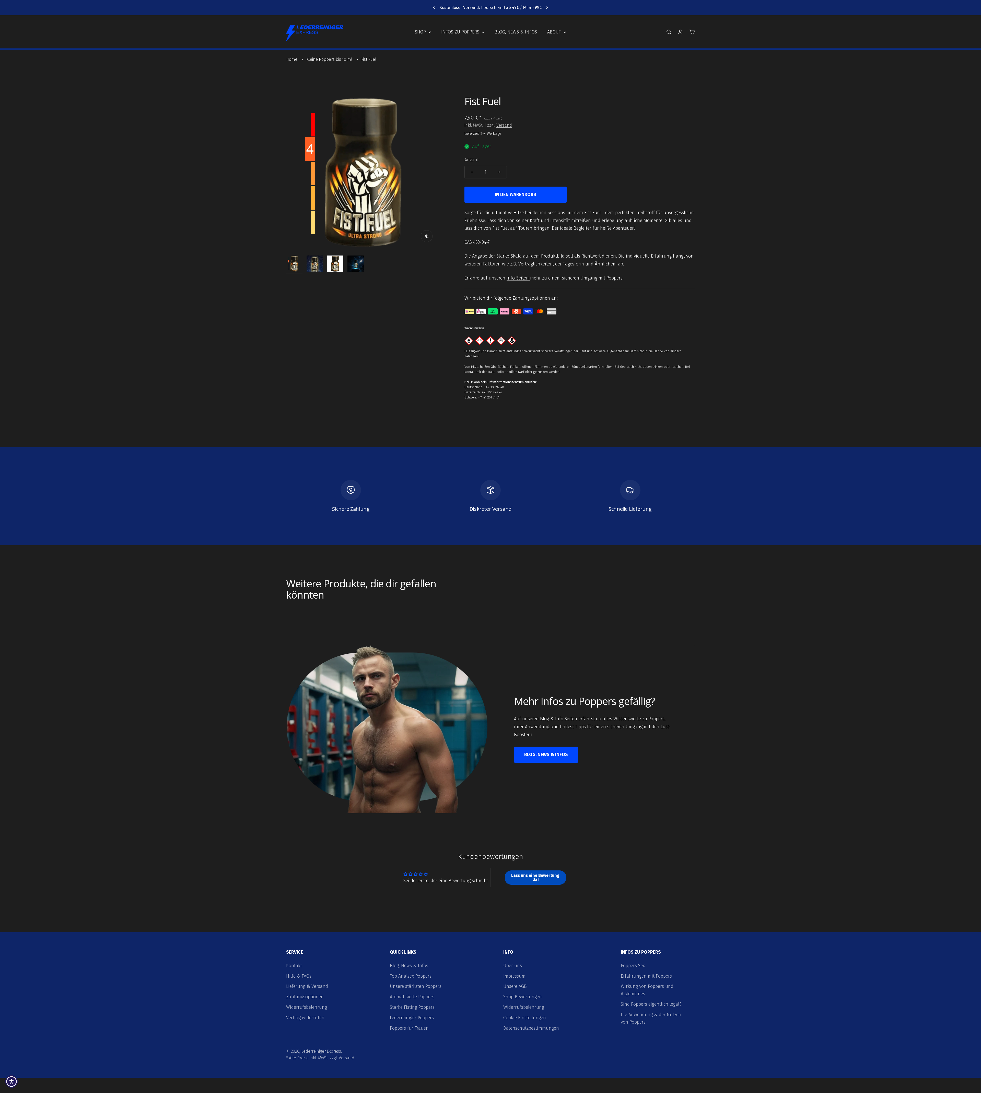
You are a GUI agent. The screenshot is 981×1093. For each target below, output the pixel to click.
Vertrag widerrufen (305, 1018)
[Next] (547, 8)
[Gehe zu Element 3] (335, 264)
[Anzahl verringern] (472, 172)
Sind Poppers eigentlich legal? (651, 1004)
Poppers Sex (633, 965)
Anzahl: (472, 160)
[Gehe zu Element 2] (315, 264)
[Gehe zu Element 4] (355, 264)
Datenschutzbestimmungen (531, 1028)
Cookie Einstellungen (524, 1018)
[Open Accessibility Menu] (11, 1081)
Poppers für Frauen (409, 1028)
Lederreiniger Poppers (412, 1018)
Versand (504, 125)
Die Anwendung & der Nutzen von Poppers (651, 1018)
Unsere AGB (515, 986)
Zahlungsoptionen (305, 997)
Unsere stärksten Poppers (415, 986)
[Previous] (434, 8)
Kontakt (294, 965)
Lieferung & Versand (307, 986)
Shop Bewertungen (522, 997)
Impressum (514, 976)
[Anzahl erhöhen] (499, 172)
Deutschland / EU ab (490, 7)
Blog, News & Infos (516, 32)
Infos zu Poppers (460, 32)
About (554, 32)
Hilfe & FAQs (298, 976)
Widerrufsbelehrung (306, 1007)
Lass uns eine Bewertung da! (535, 877)
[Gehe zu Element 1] (294, 264)
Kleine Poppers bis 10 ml (329, 59)
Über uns (512, 965)
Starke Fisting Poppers (412, 1007)
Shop (420, 32)
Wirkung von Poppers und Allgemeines (647, 990)
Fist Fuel (368, 59)
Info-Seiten (518, 278)
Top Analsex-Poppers (410, 976)
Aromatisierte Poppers (412, 997)
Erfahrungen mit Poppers (646, 976)
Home (291, 59)
